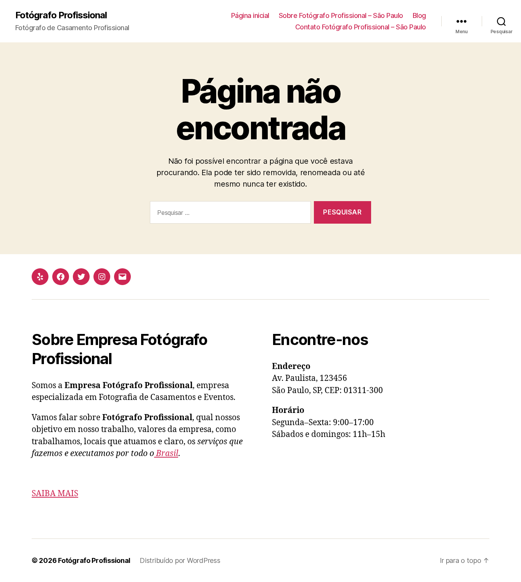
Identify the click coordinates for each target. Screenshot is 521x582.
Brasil (166, 453)
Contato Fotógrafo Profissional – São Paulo (360, 27)
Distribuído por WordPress (180, 560)
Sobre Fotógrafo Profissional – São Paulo (341, 15)
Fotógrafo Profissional (61, 15)
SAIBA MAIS (55, 493)
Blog (419, 15)
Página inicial (250, 15)
